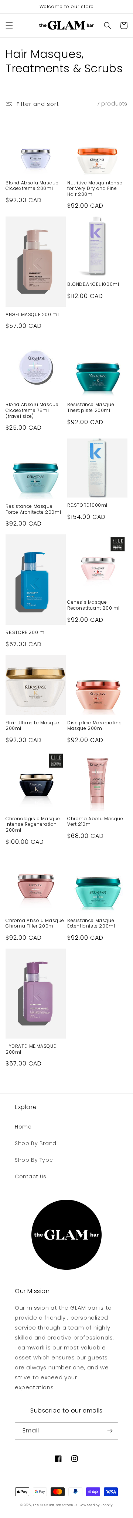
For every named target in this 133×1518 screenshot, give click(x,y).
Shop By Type (34, 1160)
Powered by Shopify (96, 1505)
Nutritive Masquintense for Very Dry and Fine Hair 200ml (94, 188)
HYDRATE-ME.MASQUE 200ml (31, 1049)
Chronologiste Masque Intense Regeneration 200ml (33, 824)
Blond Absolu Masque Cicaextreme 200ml (32, 185)
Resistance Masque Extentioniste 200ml (91, 923)
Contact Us (31, 1176)
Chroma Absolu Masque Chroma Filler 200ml (35, 923)
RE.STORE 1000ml (87, 505)
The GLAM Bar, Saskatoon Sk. (55, 1505)
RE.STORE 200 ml (26, 632)
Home (23, 1126)
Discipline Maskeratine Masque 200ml (94, 725)
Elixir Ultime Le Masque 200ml (32, 725)
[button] (9, 25)
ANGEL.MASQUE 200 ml (32, 315)
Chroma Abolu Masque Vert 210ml (95, 821)
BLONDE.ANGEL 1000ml (93, 284)
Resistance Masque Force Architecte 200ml (33, 509)
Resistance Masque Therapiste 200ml (90, 407)
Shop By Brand (36, 1143)
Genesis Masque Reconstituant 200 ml (93, 605)
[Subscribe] (110, 1430)
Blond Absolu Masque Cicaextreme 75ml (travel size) (32, 410)
